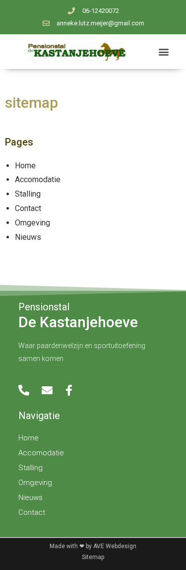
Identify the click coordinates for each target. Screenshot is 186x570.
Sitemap (93, 557)
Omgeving (32, 222)
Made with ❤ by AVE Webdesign (93, 546)
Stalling (28, 194)
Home (25, 165)
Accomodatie (38, 179)
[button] (163, 51)
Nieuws (28, 237)
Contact (28, 208)
